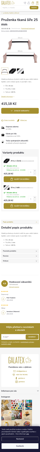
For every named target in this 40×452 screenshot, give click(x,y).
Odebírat (32, 337)
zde (27, 434)
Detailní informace (7, 97)
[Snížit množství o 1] (34, 173)
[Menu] (37, 2)
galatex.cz (21, 378)
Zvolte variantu (21, 111)
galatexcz (22, 382)
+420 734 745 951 (22, 375)
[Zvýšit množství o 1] (34, 170)
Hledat (34, 8)
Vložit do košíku (21, 179)
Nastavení (20, 439)
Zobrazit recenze (14, 287)
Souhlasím (20, 446)
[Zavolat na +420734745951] (25, 3)
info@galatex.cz (21, 371)
